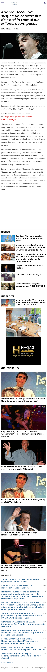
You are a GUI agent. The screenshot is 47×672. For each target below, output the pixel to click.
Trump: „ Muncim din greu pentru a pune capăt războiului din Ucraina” (20, 580)
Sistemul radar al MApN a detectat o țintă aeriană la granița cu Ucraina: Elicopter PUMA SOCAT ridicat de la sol (21, 615)
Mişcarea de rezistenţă (23, 3)
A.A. (17, 29)
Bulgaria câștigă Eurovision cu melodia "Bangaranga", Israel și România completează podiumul (22, 433)
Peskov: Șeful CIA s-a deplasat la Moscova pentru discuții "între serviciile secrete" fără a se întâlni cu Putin (19, 641)
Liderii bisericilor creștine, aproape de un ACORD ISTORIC (30, 285)
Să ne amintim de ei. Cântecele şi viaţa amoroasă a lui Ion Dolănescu (19, 533)
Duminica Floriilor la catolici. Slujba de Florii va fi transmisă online (29, 238)
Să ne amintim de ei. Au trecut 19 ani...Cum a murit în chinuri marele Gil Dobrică (21, 468)
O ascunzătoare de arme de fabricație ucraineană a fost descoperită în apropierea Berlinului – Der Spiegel (22, 632)
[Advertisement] (23, 213)
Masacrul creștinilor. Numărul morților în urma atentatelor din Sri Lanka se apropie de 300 (30, 247)
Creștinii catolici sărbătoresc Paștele (29, 266)
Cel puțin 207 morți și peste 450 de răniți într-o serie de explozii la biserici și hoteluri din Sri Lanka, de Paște (31, 258)
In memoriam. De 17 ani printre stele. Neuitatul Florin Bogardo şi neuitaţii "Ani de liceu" (30, 302)
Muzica (16, 368)
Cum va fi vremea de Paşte (28, 275)
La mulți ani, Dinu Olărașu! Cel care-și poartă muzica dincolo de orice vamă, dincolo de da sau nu (22, 567)
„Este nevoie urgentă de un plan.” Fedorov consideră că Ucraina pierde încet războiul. (21, 656)
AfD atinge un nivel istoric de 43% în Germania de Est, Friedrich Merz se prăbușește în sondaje (23, 624)
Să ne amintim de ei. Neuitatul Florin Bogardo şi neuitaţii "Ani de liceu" (23, 501)
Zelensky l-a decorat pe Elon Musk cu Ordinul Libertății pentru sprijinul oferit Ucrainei (23, 648)
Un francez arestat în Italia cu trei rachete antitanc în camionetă (16, 587)
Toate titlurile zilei (7, 662)
